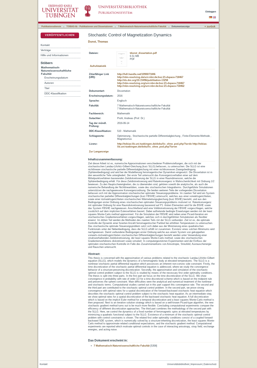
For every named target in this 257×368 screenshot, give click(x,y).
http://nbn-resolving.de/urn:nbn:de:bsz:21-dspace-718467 (150, 77)
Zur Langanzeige (99, 151)
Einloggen (210, 11)
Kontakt (45, 45)
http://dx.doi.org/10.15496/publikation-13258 (142, 80)
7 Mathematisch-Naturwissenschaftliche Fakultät (142, 26)
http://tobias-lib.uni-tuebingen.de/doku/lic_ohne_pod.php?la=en (162, 145)
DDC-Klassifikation (55, 93)
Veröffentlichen (60, 35)
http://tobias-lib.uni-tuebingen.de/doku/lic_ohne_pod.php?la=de (154, 143)
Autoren (49, 83)
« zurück (210, 26)
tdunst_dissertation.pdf (143, 53)
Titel (46, 88)
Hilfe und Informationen (54, 55)
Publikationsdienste (51, 26)
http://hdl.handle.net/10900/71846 (136, 74)
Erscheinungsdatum (56, 77)
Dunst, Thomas (98, 41)
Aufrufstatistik (98, 66)
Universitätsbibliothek (178, 364)
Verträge (46, 50)
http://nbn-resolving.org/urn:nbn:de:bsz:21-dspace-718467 (150, 83)
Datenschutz (210, 364)
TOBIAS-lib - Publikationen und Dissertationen (89, 26)
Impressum (196, 364)
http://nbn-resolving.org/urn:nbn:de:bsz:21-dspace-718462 (150, 86)
